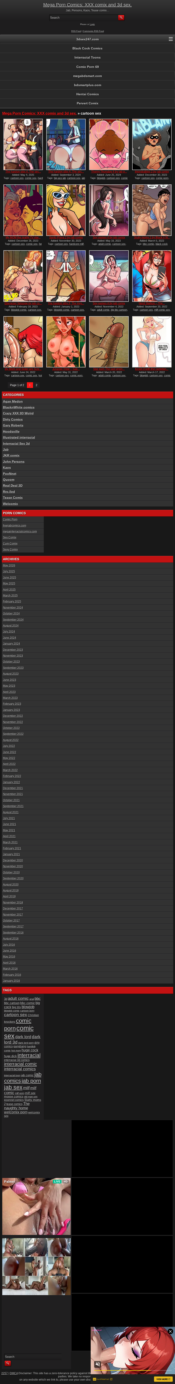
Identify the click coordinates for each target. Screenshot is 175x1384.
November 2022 (13, 722)
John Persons (14, 461)
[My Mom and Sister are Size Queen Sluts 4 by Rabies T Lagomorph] (23, 342)
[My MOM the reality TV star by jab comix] (23, 210)
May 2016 (9, 956)
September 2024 (13, 619)
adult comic (103, 309)
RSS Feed (76, 31)
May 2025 (9, 583)
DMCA (14, 1373)
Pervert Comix (87, 103)
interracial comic (20, 1063)
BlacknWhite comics (19, 407)
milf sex (30, 1093)
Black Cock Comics (87, 48)
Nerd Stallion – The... (152, 303)
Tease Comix (13, 497)
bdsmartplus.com (87, 85)
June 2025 (9, 577)
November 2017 (13, 914)
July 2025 (9, 571)
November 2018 (13, 902)
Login (92, 24)
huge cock (30, 1050)
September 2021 (13, 806)
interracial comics (20, 1069)
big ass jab (60, 178)
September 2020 (13, 878)
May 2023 (9, 685)
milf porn (19, 1093)
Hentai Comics (87, 94)
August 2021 (11, 812)
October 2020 (11, 872)
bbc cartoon (12, 1003)
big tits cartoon (119, 309)
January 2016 (11, 980)
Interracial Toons (88, 57)
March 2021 (10, 842)
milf (26, 1088)
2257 (4, 1373)
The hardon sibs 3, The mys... (66, 303)
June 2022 (9, 752)
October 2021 (11, 800)
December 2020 (13, 860)
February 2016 (12, 974)
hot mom (16, 1050)
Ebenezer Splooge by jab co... (23, 303)
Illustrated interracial (19, 437)
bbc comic (148, 244)
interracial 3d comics (17, 1060)
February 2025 (12, 601)
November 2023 (13, 655)
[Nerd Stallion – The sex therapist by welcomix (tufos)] (152, 276)
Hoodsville (11, 431)
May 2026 (9, 565)
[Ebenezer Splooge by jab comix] (23, 276)
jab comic (27, 1075)
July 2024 (9, 631)
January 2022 (11, 782)
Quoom (8, 479)
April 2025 (9, 589)
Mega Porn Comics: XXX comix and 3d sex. (87, 4)
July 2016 (9, 944)
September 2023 (13, 667)
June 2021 (9, 824)
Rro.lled (9, 491)
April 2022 (9, 764)
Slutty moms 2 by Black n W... (152, 237)
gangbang (19, 1046)
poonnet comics (14, 1099)
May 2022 (9, 758)
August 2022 (11, 740)
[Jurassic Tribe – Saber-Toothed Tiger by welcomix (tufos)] (66, 342)
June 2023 (9, 680)
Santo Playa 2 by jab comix (66, 237)
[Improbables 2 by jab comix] (152, 144)
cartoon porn (27, 1010)
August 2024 (11, 625)
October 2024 (11, 613)
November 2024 (13, 607)
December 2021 (13, 788)
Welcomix (10, 503)
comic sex (30, 178)
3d (5, 999)
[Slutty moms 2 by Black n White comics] (152, 210)
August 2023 (11, 673)
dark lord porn (26, 1042)
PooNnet (9, 473)
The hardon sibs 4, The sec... (23, 171)
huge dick (10, 1056)
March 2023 (10, 698)
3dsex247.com (87, 39)
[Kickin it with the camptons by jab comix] (152, 342)
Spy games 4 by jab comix (109, 237)
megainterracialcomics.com (20, 531)
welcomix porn (16, 1112)
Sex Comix (9, 537)
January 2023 (11, 710)
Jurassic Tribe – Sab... (66, 369)
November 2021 (13, 794)
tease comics (14, 1104)
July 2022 (9, 746)
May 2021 (9, 830)
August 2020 (11, 884)
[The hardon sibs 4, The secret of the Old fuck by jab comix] (23, 144)
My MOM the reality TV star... (23, 237)
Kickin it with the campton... (151, 369)
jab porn (31, 1081)
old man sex (31, 1096)
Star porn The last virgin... (109, 369)
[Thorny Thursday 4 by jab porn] (109, 144)
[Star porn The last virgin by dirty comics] (109, 342)
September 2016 (13, 932)
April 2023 (9, 692)
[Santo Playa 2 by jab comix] (66, 210)
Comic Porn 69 (87, 67)
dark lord (23, 1037)
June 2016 (9, 950)
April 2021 (9, 836)
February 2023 (12, 703)
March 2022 (10, 770)
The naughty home (17, 1106)
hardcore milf (76, 244)
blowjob (101, 178)
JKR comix (11, 455)
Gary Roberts (13, 425)
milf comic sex (162, 309)
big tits (16, 1007)
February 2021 (12, 848)
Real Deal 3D (13, 485)
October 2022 (11, 728)
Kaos (7, 467)
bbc (38, 999)
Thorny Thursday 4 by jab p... (109, 171)
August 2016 (11, 938)
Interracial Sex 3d (16, 443)
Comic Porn (10, 519)
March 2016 (10, 968)
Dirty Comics (13, 419)
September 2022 (13, 734)
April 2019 (9, 896)
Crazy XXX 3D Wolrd (18, 413)
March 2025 (10, 595)
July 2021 (9, 818)
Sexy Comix (10, 549)
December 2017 (13, 908)
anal (31, 999)
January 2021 (11, 854)
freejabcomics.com (14, 525)
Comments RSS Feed (93, 31)
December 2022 (13, 716)
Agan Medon (13, 401)
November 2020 (13, 866)
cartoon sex (17, 178)
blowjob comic (19, 309)
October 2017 (11, 920)
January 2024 (11, 643)
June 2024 (9, 637)
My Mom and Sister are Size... (23, 369)
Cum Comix (10, 543)
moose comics (13, 1096)
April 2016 (9, 962)
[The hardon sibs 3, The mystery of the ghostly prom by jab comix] (66, 276)
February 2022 (12, 776)
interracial (29, 1055)
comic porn (162, 178)
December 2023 (13, 649)
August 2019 (11, 890)
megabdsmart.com (87, 76)
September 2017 (13, 926)
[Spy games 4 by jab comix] (109, 210)
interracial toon (12, 1075)
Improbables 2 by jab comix (152, 171)
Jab (6, 449)
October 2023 (11, 661)
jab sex (13, 1087)
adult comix (104, 244)
